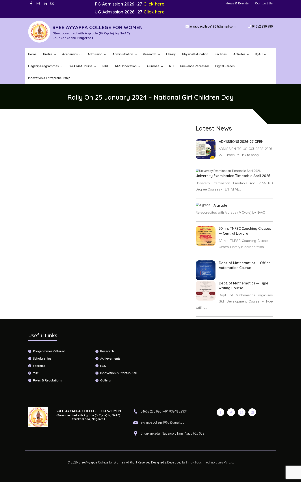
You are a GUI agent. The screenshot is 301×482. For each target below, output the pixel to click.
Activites (239, 54)
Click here (153, 4)
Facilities (221, 54)
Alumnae (153, 66)
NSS (103, 366)
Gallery (105, 380)
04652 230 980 (262, 26)
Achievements (110, 359)
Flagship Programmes (43, 66)
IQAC (258, 54)
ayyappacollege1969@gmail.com (212, 26)
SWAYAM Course (81, 66)
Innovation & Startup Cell (118, 373)
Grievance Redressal (194, 66)
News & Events (237, 3)
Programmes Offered (49, 351)
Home (32, 54)
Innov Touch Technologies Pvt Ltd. (210, 462)
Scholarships (42, 359)
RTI (171, 66)
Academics (70, 54)
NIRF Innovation (126, 66)
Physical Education (195, 54)
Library (171, 54)
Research (149, 54)
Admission (95, 54)
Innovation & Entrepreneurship (49, 78)
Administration (122, 54)
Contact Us (264, 3)
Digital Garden (225, 66)
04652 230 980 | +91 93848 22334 (164, 411)
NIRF (105, 66)
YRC (36, 373)
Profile (47, 54)
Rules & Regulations (47, 380)
